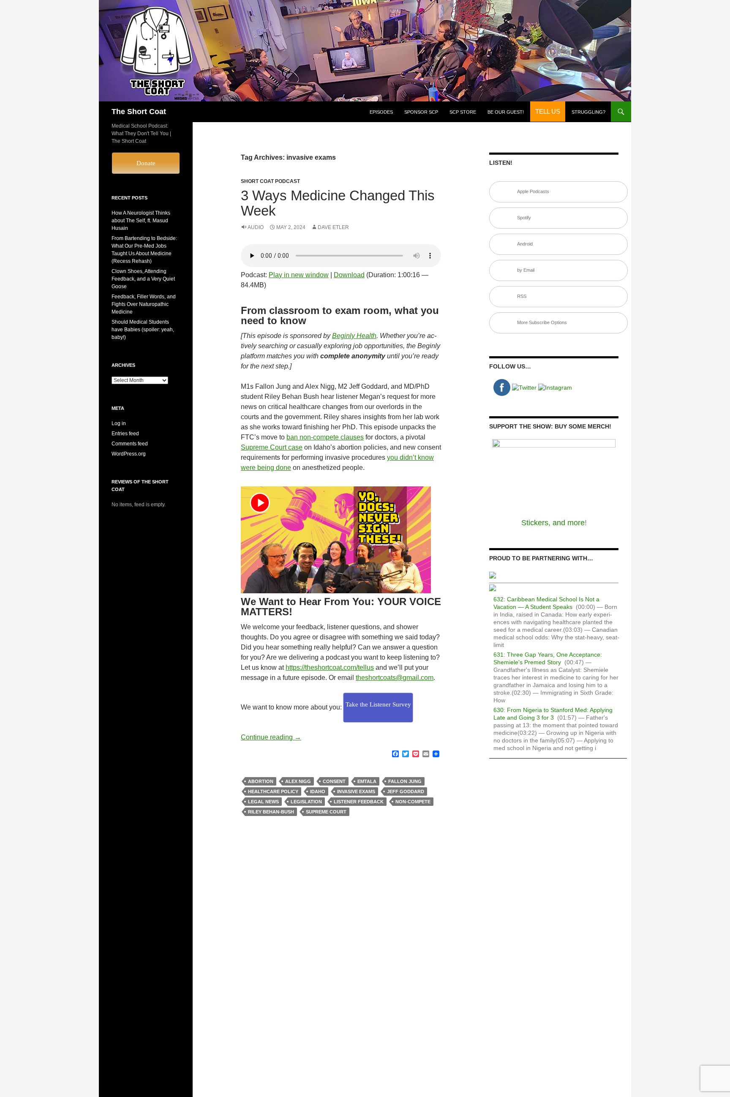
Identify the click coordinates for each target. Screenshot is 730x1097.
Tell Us (547, 111)
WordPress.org (129, 454)
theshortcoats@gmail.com (394, 677)
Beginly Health (354, 335)
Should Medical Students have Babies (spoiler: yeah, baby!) (143, 329)
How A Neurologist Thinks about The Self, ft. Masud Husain (141, 220)
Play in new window (299, 274)
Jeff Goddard (405, 791)
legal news (263, 801)
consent (334, 781)
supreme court (326, 811)
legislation (306, 801)
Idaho (317, 791)
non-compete (412, 801)
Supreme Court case (271, 447)
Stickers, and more (553, 522)
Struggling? (588, 112)
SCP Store (462, 112)
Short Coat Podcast (270, 181)
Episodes (381, 112)
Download (349, 274)
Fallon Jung (405, 781)
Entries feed (125, 434)
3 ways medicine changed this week (338, 203)
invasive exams (356, 791)
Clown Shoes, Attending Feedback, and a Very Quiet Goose (143, 278)
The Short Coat (139, 111)
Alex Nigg (298, 781)
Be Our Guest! (506, 112)
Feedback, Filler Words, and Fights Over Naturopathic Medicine (144, 304)
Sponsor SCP (421, 112)
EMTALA (366, 781)
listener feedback (359, 801)
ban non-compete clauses (325, 437)
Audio (256, 227)
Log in (119, 423)
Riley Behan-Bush (271, 811)
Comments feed (130, 444)
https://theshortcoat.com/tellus (330, 667)
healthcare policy (273, 791)
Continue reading (271, 737)
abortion (260, 781)
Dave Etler (333, 227)
